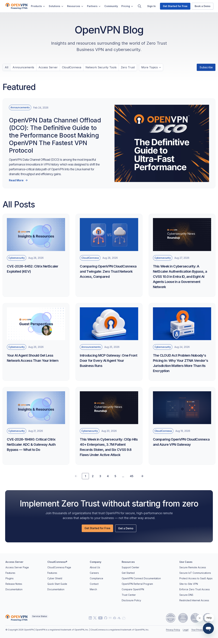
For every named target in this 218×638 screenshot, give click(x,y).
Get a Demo (125, 528)
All (6, 67)
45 (131, 476)
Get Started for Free (97, 528)
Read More (16, 180)
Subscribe (206, 67)
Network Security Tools (101, 67)
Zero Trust (128, 67)
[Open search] (139, 6)
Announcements (23, 67)
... (123, 476)
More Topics (149, 67)
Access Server (48, 67)
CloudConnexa (71, 67)
